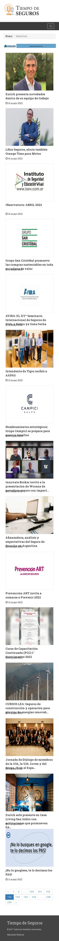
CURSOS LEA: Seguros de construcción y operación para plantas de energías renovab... (28, 708)
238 (48, 897)
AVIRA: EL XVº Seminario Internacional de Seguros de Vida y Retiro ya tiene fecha (26, 320)
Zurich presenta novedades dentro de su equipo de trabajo (27, 96)
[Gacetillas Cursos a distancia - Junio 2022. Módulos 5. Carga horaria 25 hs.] (29, 681)
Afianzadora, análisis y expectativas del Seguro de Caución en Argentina (25, 542)
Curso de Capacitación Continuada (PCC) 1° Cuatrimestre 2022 (22, 653)
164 (18, 897)
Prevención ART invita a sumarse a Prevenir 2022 (24, 595)
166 (34, 897)
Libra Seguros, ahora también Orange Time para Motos (27, 151)
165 (26, 897)
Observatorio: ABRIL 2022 (24, 205)
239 (9, 902)
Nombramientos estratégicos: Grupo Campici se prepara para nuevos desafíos (28, 431)
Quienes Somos (15, 934)
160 (32, 891)
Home (9, 36)
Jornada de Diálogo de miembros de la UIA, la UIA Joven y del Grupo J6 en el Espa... (29, 764)
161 (40, 891)
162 (48, 891)
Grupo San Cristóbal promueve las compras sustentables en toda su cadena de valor (29, 264)
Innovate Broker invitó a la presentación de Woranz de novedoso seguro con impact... (27, 486)
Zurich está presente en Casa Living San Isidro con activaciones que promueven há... (27, 821)
